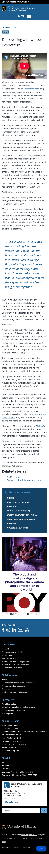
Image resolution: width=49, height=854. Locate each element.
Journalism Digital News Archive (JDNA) (18, 707)
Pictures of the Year (10, 658)
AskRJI (41, 848)
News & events (9, 644)
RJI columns (12, 506)
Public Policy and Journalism (14, 744)
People (5, 762)
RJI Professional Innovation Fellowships (18, 682)
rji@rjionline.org (11, 802)
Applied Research (10, 720)
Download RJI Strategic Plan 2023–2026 (18, 772)
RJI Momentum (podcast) (18, 502)
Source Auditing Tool (10, 750)
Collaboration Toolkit (10, 728)
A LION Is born (13, 477)
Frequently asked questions (13, 686)
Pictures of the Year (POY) (18, 511)
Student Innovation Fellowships (15, 692)
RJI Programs (8, 699)
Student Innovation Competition (22, 515)
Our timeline (7, 768)
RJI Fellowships (9, 675)
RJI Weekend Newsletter (12, 668)
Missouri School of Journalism (15, 2)
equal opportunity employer (19, 847)
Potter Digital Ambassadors (13, 710)
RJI (21, 8)
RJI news (10, 498)
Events (5, 32)
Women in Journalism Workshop (21, 519)
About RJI (6, 758)
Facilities (5, 765)
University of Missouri (16, 11)
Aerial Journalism (9, 704)
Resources (6, 689)
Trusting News (8, 713)
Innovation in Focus (10, 725)
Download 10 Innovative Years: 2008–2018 (19, 775)
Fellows (5, 679)
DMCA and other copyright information (23, 838)
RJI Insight (11, 523)
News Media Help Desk (11, 738)
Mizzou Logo (4, 8)
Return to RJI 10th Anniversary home (24, 480)
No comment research (11, 741)
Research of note (9, 747)
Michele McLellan (31, 88)
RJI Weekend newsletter (17, 528)
